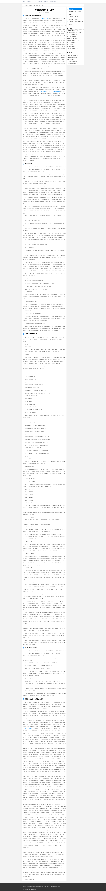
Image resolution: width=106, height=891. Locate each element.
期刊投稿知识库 (29, 5)
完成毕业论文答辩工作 (31, 334)
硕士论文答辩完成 (71, 42)
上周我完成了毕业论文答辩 (72, 30)
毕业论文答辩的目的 (29, 728)
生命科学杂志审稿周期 (72, 57)
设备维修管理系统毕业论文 (72, 63)
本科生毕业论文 (44, 18)
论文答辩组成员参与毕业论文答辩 (34, 699)
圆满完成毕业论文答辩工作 (72, 38)
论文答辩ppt (43, 91)
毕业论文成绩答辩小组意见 (72, 34)
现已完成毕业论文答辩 (31, 647)
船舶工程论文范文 (71, 59)
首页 (24, 1)
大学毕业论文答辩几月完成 (72, 48)
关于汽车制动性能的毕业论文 (73, 61)
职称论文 (40, 1)
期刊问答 (34, 1)
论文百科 (46, 1)
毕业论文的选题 (56, 91)
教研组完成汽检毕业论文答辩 (33, 15)
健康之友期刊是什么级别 (72, 55)
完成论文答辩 (28, 163)
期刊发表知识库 (53, 1)
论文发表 (29, 1)
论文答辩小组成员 (71, 46)
